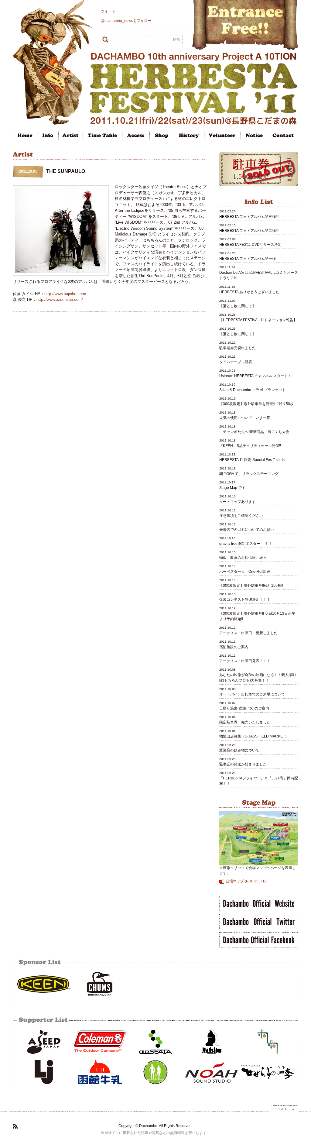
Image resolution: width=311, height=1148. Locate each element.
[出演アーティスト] (70, 138)
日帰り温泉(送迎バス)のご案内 (244, 708)
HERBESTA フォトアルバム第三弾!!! (249, 217)
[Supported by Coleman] (100, 1055)
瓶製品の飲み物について (239, 750)
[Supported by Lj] (44, 1086)
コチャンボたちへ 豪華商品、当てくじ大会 (254, 432)
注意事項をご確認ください (241, 516)
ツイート (108, 11)
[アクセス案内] (135, 138)
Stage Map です (232, 488)
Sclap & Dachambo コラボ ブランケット (252, 390)
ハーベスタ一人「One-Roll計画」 (246, 571)
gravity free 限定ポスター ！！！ (245, 543)
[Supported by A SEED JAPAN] (44, 1055)
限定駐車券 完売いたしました (244, 722)
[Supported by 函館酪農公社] (100, 1086)
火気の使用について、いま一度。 (246, 418)
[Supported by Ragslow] (211, 1055)
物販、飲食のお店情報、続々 (243, 557)
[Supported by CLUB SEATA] (155, 1055)
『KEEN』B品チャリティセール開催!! (250, 446)
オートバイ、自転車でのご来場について (252, 694)
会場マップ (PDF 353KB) (246, 881)
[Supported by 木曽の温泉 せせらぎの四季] (267, 1086)
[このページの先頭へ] (284, 1110)
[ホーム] (25, 138)
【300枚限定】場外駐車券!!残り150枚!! (251, 585)
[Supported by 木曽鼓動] (155, 1086)
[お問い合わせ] (283, 138)
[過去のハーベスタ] (189, 138)
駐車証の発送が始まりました (243, 764)
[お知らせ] (47, 138)
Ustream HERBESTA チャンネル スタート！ (255, 376)
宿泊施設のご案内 (233, 647)
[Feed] (15, 1127)
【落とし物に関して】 (238, 306)
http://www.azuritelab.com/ (59, 299)
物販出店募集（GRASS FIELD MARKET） (254, 736)
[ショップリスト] (161, 138)
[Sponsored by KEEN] (44, 998)
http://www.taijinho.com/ (65, 293)
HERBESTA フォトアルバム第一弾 (247, 258)
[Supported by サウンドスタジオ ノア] (211, 1086)
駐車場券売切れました (237, 348)
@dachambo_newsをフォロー (126, 21)
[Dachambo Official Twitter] (258, 928)
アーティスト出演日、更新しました (248, 633)
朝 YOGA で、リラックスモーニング (249, 474)
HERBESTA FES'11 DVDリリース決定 (250, 244)
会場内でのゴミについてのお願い (246, 530)
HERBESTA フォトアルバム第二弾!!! (249, 231)
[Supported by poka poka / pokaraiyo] (267, 1055)
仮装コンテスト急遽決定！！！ (244, 599)
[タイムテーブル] (102, 138)
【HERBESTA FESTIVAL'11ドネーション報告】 (258, 320)
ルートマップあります (237, 502)
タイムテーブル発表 (235, 362)
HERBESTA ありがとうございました (249, 292)
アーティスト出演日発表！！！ (244, 661)
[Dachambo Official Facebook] (258, 946)
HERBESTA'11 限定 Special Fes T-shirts (252, 460)
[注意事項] (254, 138)
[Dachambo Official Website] (258, 910)
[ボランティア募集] (222, 138)
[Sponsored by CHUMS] (100, 998)
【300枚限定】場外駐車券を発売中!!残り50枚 (256, 404)
